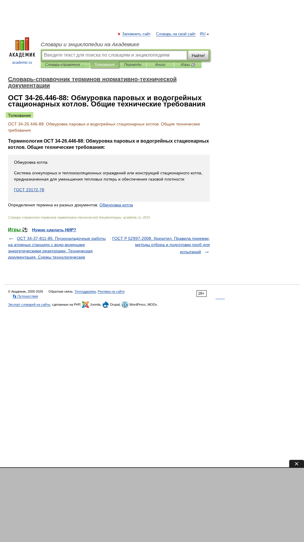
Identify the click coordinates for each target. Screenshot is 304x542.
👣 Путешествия (25, 296)
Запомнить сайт (137, 34)
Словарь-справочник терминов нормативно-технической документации (65, 65)
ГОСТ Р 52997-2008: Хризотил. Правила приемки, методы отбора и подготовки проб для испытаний (161, 245)
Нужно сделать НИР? (54, 229)
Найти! (198, 55)
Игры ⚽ (188, 65)
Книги (160, 65)
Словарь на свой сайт (176, 34)
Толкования (104, 65)
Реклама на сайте (111, 291)
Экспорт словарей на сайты (29, 304)
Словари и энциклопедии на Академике (90, 44)
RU (202, 34)
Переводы (133, 65)
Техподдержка (85, 291)
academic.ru (22, 62)
